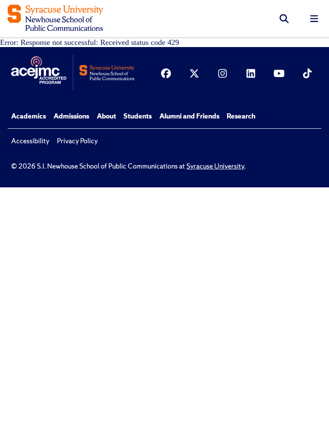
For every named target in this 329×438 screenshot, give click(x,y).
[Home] (55, 19)
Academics (28, 116)
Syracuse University (215, 166)
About (106, 116)
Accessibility (30, 140)
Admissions (71, 116)
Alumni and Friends (189, 116)
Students (137, 116)
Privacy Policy (77, 140)
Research (241, 116)
